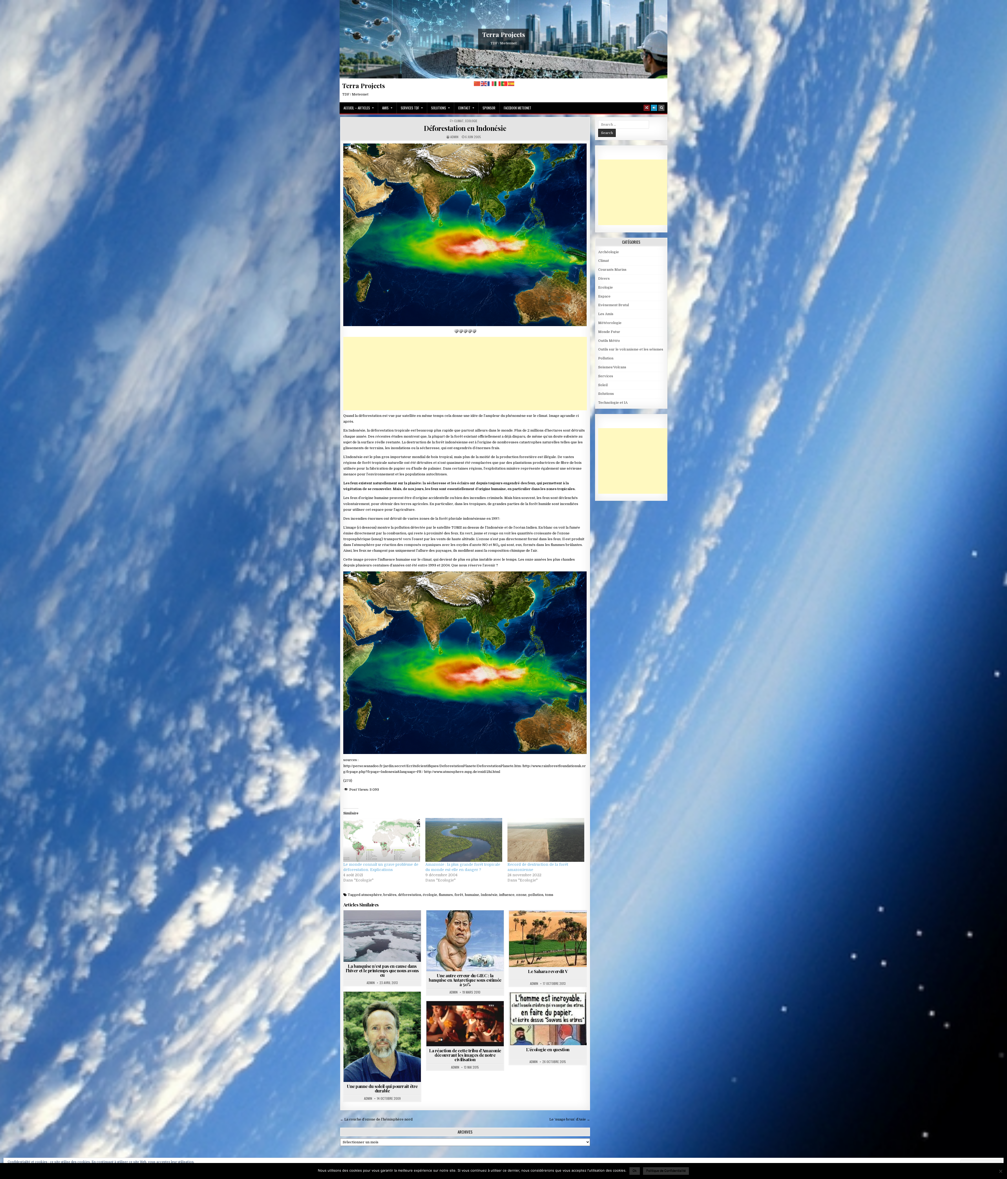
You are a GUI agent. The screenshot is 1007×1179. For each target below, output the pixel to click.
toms (549, 895)
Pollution (605, 358)
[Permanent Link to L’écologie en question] (547, 1018)
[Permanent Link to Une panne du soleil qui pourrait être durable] (382, 1037)
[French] (491, 84)
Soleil (603, 385)
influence (507, 895)
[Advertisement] (465, 373)
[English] (484, 84)
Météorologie (610, 323)
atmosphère (371, 895)
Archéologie (608, 252)
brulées (390, 895)
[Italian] (497, 84)
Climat (459, 121)
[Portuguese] (504, 84)
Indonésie (489, 895)
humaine (472, 895)
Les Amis (605, 314)
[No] (1000, 1171)
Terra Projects (503, 34)
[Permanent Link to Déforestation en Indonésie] (465, 235)
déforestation (409, 895)
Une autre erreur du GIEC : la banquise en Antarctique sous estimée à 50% (465, 980)
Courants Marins (612, 270)
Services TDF (410, 107)
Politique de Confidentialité (666, 1170)
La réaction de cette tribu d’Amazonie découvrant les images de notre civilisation (465, 1055)
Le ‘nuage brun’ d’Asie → (569, 1119)
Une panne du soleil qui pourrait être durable (382, 1088)
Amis (385, 107)
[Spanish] (511, 84)
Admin (454, 137)
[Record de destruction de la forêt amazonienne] (545, 840)
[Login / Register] (654, 108)
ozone (521, 895)
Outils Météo (609, 341)
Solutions (438, 107)
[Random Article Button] (647, 108)
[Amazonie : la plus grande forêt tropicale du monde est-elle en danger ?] (463, 840)
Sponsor (489, 107)
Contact (464, 107)
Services (605, 376)
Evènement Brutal (613, 305)
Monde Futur (609, 332)
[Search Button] (661, 108)
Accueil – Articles (357, 107)
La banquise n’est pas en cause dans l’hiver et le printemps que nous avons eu (382, 970)
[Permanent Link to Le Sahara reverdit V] (547, 938)
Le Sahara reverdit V (547, 971)
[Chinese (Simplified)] (477, 84)
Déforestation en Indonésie (465, 128)
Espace (604, 296)
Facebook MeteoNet (517, 107)
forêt (458, 895)
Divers (604, 278)
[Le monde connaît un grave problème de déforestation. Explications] (381, 840)
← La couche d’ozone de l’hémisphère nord (376, 1119)
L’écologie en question (548, 1049)
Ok (635, 1170)
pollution (535, 895)
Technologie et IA (613, 403)
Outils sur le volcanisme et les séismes (630, 349)
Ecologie (471, 121)
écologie (430, 895)
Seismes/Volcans (612, 367)
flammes (446, 895)
